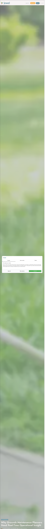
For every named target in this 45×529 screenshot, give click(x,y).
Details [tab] (36, 260)
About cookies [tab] (22, 260)
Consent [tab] (8, 260)
